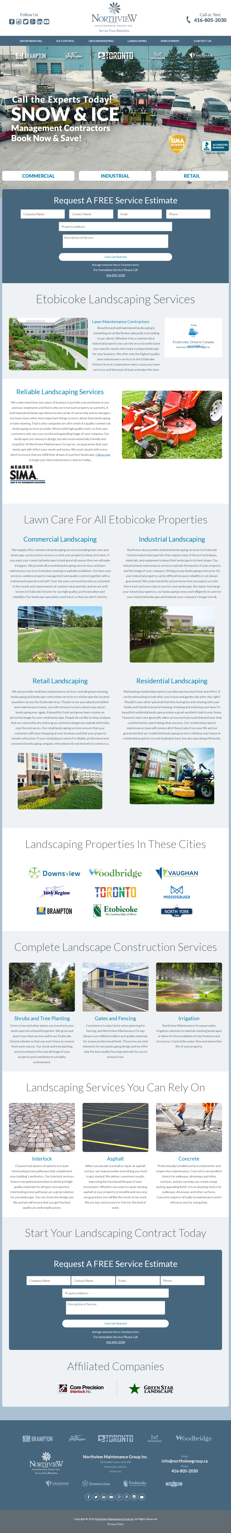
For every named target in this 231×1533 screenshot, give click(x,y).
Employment (170, 40)
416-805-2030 (210, 20)
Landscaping (137, 40)
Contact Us (202, 40)
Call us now (103, 454)
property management (49, 576)
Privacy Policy (115, 1524)
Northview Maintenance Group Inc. (114, 1518)
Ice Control (65, 40)
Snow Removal (31, 40)
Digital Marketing (108, 1522)
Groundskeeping (101, 40)
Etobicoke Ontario (40, 591)
